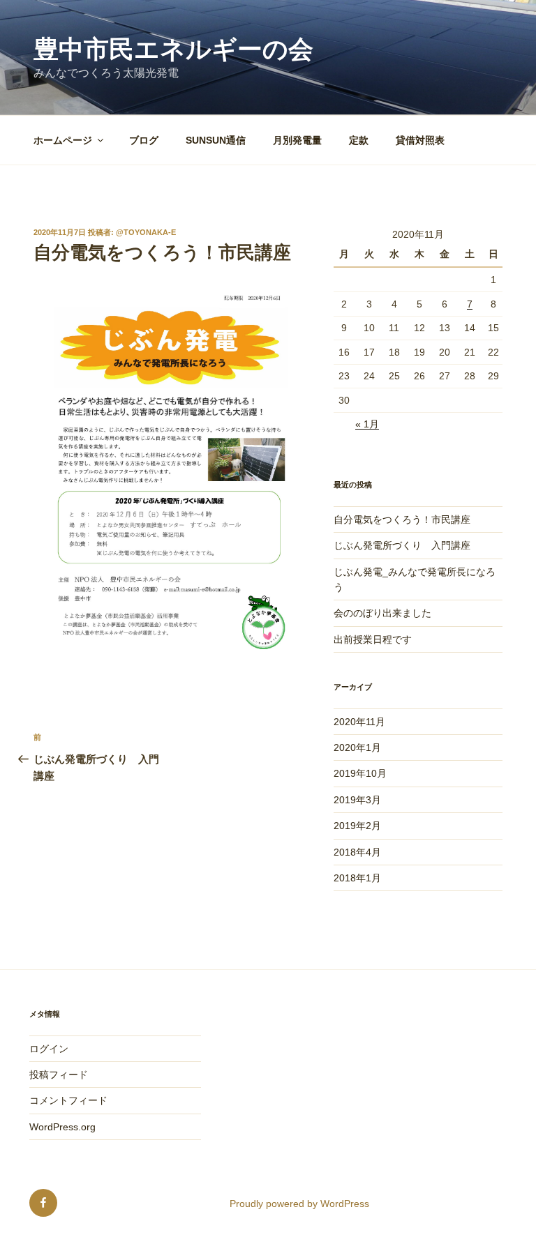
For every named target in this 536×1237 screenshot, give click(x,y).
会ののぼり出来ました (382, 612)
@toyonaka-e (146, 232)
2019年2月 (357, 825)
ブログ (143, 140)
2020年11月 (359, 721)
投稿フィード (58, 1074)
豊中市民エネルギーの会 (173, 49)
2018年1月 (357, 877)
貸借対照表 (420, 140)
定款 (358, 140)
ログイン (48, 1048)
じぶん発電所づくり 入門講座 (402, 545)
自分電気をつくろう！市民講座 (402, 519)
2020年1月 (357, 747)
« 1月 (367, 424)
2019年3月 (357, 799)
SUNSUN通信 (216, 140)
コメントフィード (68, 1100)
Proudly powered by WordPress (299, 1203)
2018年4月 (357, 852)
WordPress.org (62, 1126)
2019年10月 (360, 773)
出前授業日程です (373, 639)
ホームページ (63, 140)
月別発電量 (297, 140)
